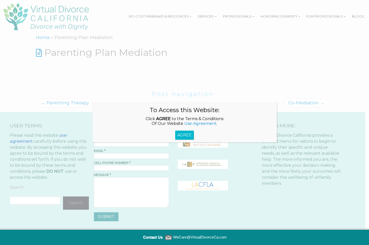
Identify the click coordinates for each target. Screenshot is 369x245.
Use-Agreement (200, 123)
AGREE (184, 135)
